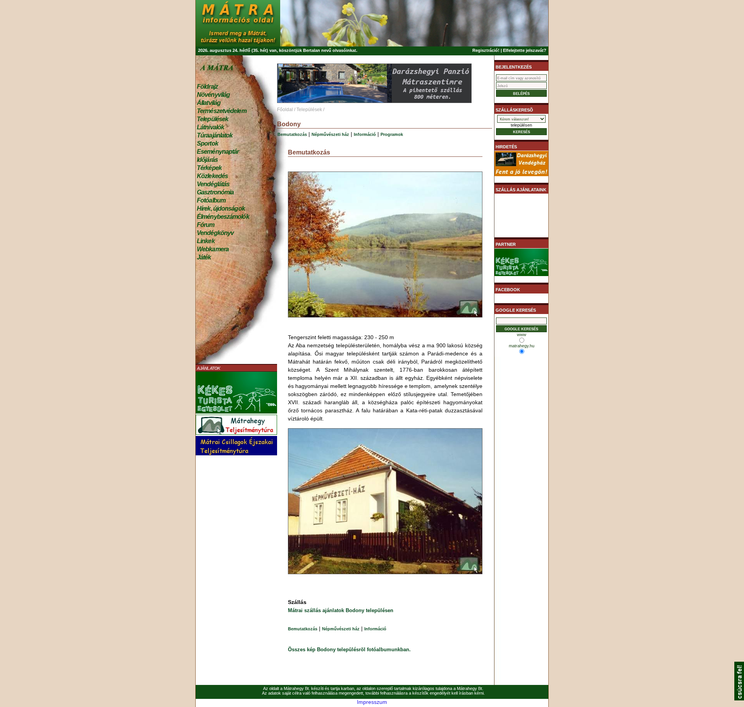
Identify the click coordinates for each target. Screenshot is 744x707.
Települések (212, 119)
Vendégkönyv (215, 233)
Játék (204, 257)
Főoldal (285, 109)
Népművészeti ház (330, 134)
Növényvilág (213, 94)
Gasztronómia (215, 192)
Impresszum (372, 702)
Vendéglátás (213, 184)
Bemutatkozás (292, 134)
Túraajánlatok (214, 135)
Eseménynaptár (218, 151)
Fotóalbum (211, 200)
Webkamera (213, 249)
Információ (365, 134)
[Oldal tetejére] (739, 698)
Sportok (207, 143)
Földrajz (207, 86)
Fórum (206, 224)
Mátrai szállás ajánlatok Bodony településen (340, 610)
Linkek (206, 241)
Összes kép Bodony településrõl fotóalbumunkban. (349, 649)
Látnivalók (210, 127)
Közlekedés (212, 176)
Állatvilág (208, 103)
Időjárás (207, 159)
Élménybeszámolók (223, 216)
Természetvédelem (221, 111)
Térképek (209, 168)
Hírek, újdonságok (221, 208)
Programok (392, 134)
